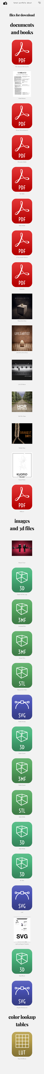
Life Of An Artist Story (22, 352)
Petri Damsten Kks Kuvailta (22, 66)
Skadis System (22, 753)
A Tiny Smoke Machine (22, 257)
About (29, 3)
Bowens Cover (22, 562)
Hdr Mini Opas (22, 416)
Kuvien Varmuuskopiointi (22, 130)
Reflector (22, 511)
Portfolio (22, 3)
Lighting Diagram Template (22, 944)
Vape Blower (22, 976)
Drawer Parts (22, 658)
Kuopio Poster (22, 479)
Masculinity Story (22, 321)
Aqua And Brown (22, 1058)
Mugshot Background (22, 1007)
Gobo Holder (22, 225)
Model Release (22, 98)
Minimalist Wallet (22, 162)
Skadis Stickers (22, 721)
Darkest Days (22, 448)
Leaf (22, 912)
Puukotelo (22, 289)
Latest (16, 3)
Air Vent (22, 880)
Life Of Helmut (22, 384)
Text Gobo (22, 193)
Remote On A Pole (22, 690)
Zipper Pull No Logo (22, 594)
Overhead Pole (22, 626)
